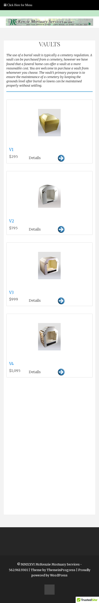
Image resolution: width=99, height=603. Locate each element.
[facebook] (49, 590)
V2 (11, 221)
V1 (11, 149)
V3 (11, 292)
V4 (11, 363)
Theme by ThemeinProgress (53, 570)
